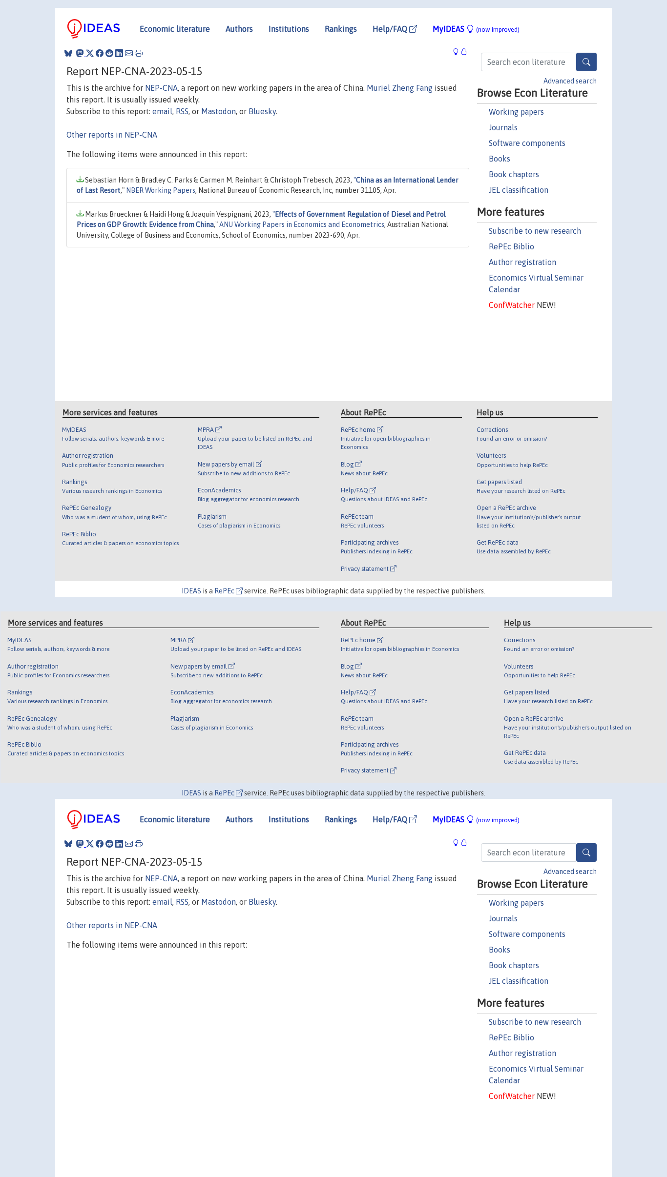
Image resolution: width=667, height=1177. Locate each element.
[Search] (586, 62)
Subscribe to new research (535, 230)
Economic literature (175, 28)
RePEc (225, 591)
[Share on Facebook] (100, 53)
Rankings (341, 28)
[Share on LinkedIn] (119, 53)
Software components (527, 143)
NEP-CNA (161, 87)
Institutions (289, 28)
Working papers (516, 111)
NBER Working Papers (160, 190)
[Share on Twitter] (90, 53)
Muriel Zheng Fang (400, 87)
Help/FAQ (391, 28)
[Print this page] (139, 53)
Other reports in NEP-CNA (111, 134)
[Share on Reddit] (109, 53)
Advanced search (570, 81)
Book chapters (514, 174)
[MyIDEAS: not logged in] (458, 52)
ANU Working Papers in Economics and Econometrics (301, 224)
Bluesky (262, 111)
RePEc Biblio (511, 246)
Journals (503, 127)
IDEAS (191, 591)
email (162, 111)
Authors (239, 28)
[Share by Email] (129, 53)
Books (499, 158)
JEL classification (518, 189)
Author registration (522, 262)
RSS (182, 111)
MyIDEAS (476, 28)
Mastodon (218, 111)
